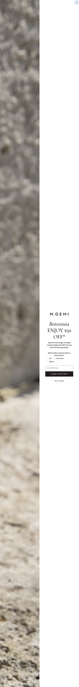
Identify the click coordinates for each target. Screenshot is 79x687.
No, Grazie (59, 381)
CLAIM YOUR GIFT (59, 374)
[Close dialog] (76, 2)
